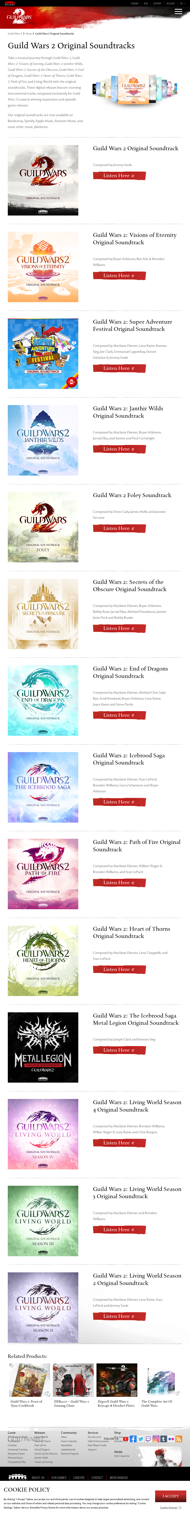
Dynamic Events (16, 1453)
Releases (40, 1433)
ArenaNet (19, 1477)
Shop (29, 33)
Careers (79, 1477)
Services (93, 1433)
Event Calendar (69, 1441)
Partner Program (70, 1453)
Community (69, 1433)
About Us (38, 1477)
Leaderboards (68, 1449)
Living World (41, 1437)
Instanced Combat (18, 1449)
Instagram (156, 1439)
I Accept (171, 1496)
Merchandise (121, 1441)
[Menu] (178, 12)
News (64, 1437)
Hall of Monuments (98, 1441)
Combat (12, 1445)
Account (171, 3)
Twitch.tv (148, 1439)
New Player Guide (97, 1445)
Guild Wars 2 (15, 33)
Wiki (146, 3)
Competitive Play (17, 1462)
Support (157, 3)
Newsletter (66, 1445)
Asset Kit (122, 1456)
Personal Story (15, 1457)
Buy (123, 1437)
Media (118, 1452)
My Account (94, 1437)
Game (12, 1433)
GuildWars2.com (19, 15)
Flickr (171, 1439)
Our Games (58, 1477)
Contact (97, 1477)
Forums (134, 3)
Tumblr (163, 1439)
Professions (14, 1441)
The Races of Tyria (17, 1437)
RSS (179, 1439)
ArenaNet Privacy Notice (42, 1507)
